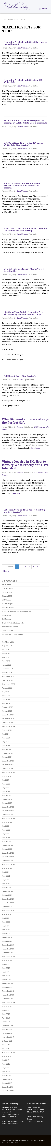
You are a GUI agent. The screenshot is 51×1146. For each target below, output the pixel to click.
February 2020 (7, 937)
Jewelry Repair (7, 604)
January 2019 (7, 987)
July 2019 (5, 964)
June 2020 (6, 922)
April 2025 (6, 699)
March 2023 (6, 795)
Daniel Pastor (22, 48)
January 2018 (7, 1029)
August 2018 (7, 1006)
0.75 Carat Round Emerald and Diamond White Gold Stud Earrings (23, 144)
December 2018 (8, 991)
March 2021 (6, 887)
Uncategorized (7, 630)
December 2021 (8, 853)
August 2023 (7, 776)
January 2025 (7, 711)
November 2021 (8, 857)
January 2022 (7, 849)
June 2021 (6, 876)
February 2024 (7, 753)
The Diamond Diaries (10, 627)
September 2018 (8, 1002)
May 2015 (5, 1068)
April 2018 (6, 1018)
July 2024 (5, 734)
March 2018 (6, 1022)
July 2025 (5, 692)
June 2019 (6, 968)
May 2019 (5, 972)
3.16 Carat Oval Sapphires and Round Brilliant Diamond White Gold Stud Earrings (22, 185)
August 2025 (7, 688)
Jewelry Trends (8, 607)
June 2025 (6, 696)
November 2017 (8, 1037)
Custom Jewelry (8, 588)
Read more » (36, 448)
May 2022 (5, 834)
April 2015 (6, 1072)
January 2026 (7, 673)
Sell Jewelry (6, 615)
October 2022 (7, 814)
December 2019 (8, 945)
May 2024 (5, 742)
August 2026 (7, 646)
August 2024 (7, 730)
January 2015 (7, 1083)
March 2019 (6, 979)
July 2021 (5, 872)
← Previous (8, 566)
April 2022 (6, 837)
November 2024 (8, 719)
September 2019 (8, 956)
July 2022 (5, 826)
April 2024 (6, 745)
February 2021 (7, 891)
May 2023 (5, 788)
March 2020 (6, 933)
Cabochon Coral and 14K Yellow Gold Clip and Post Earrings (24, 511)
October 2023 (7, 768)
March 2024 (6, 749)
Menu (44, 9)
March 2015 (6, 1075)
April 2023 (6, 791)
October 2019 (7, 953)
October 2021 (7, 861)
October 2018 (7, 999)
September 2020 (8, 910)
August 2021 (7, 868)
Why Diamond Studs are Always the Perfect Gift (25, 420)
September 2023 (8, 772)
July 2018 (5, 1010)
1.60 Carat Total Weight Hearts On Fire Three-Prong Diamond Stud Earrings (23, 313)
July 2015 (5, 1060)
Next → (6, 571)
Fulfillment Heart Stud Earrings (20, 376)
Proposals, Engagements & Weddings (16, 611)
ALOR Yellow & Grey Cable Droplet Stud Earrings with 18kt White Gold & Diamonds (25, 121)
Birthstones (6, 584)
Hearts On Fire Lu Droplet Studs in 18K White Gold (23, 81)
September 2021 (8, 864)
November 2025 (8, 676)
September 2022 (8, 818)
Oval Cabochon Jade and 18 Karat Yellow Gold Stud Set (24, 270)
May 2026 (5, 657)
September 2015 (8, 1052)
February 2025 (7, 707)
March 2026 (6, 665)
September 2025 (8, 684)
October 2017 (7, 1041)
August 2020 (7, 914)
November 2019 (8, 949)
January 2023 (7, 803)
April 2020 (6, 930)
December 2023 (8, 761)
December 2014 (8, 1087)
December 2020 (8, 899)
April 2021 (6, 884)
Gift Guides (38, 427)
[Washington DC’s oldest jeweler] (25, 6)
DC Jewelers (7, 592)
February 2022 (7, 845)
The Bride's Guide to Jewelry (13, 623)
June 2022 (6, 830)
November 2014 (8, 1091)
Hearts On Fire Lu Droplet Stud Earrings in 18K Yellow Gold (25, 43)
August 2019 (7, 960)
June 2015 (6, 1064)
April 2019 (6, 976)
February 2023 (7, 799)
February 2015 (7, 1079)
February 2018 (7, 1025)
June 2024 (6, 738)
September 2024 (8, 726)
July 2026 (5, 649)
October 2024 (7, 722)
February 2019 (7, 983)
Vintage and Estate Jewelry (12, 634)
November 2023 (8, 765)
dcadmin (20, 380)
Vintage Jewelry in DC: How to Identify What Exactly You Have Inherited (25, 465)
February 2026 (7, 669)
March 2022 (6, 841)
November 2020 (8, 903)
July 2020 (5, 918)
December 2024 (8, 715)
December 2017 (8, 1033)
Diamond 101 (7, 596)
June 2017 (6, 1045)
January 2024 (7, 757)
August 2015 (7, 1056)
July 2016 (5, 1048)
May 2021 (5, 880)
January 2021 (7, 895)
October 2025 (7, 680)
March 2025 (6, 703)
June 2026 (6, 653)
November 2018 (8, 995)
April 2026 (6, 661)
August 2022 (7, 822)
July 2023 (5, 780)
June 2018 (6, 1014)
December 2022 (8, 807)
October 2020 (7, 907)
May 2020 (5, 926)
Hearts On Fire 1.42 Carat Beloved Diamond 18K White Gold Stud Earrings (25, 229)
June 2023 (6, 784)
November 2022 (8, 811)
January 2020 (7, 941)
